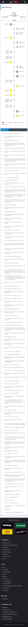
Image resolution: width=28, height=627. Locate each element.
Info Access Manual (6, 572)
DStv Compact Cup (6, 556)
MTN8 (4, 558)
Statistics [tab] (12, 129)
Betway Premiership (7, 542)
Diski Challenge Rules (7, 616)
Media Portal (5, 598)
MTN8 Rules (5, 607)
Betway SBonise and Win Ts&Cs (9, 612)
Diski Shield (5, 554)
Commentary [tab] (5, 129)
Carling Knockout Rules (7, 618)
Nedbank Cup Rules (7, 609)
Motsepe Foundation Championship (10, 545)
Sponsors (5, 574)
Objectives (5, 576)
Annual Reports (6, 579)
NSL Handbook (6, 569)
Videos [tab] (24, 129)
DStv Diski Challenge (7, 552)
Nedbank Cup (5, 547)
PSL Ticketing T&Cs (6, 583)
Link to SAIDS (5, 590)
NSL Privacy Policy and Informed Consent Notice (12, 585)
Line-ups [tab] (19, 129)
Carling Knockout (6, 549)
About (4, 567)
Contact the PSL (6, 588)
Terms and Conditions (7, 581)
